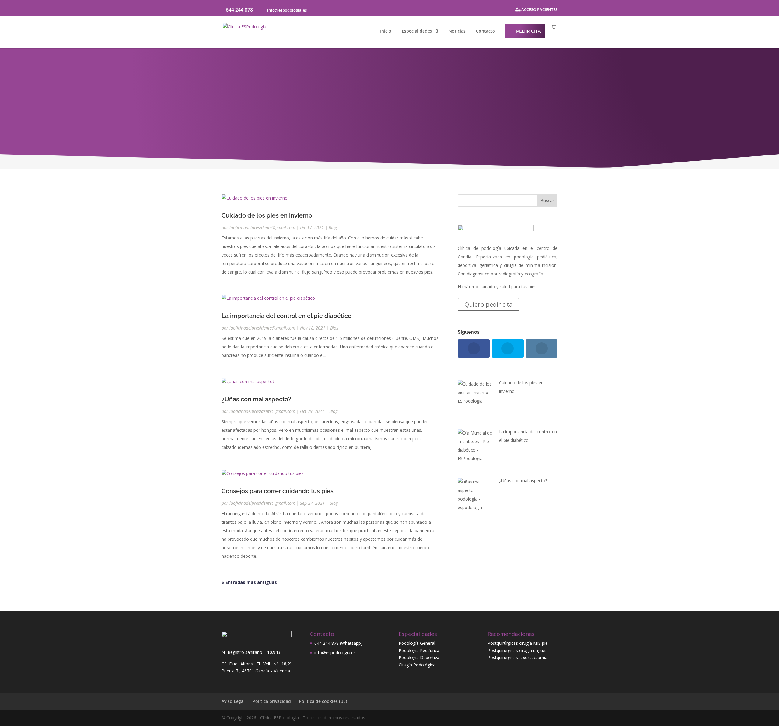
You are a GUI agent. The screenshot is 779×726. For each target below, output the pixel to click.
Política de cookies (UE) (323, 701)
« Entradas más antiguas (249, 582)
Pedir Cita (528, 31)
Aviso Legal (233, 701)
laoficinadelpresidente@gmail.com (262, 227)
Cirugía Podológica (417, 665)
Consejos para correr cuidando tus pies (278, 491)
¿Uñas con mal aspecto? (256, 399)
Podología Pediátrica (419, 650)
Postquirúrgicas (503, 657)
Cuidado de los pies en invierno (267, 215)
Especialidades (417, 31)
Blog (333, 227)
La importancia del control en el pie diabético (286, 315)
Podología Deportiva (419, 657)
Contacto (485, 31)
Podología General (417, 643)
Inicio (385, 31)
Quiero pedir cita (488, 304)
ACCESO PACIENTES (538, 10)
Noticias (457, 31)
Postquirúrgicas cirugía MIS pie (517, 643)
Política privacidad (272, 701)
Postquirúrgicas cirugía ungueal (518, 650)
